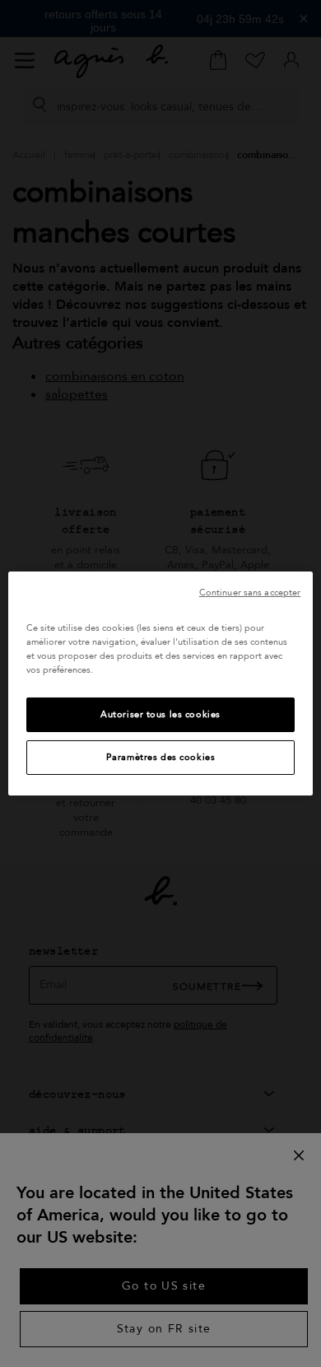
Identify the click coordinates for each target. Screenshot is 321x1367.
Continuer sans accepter (249, 592)
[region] (161, 683)
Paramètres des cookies (161, 757)
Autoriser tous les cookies (160, 714)
